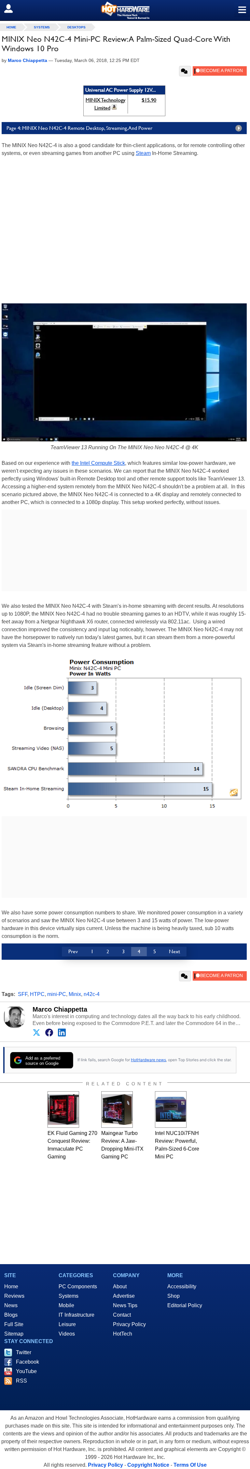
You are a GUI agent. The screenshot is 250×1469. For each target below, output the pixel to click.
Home (11, 1286)
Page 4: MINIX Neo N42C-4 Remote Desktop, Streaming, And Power (79, 128)
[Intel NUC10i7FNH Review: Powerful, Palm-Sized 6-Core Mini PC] (170, 1109)
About (120, 1286)
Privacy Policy (129, 1324)
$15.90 (149, 100)
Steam (143, 153)
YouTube (26, 1371)
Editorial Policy (184, 1305)
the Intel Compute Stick (98, 463)
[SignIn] (12, 8)
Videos (67, 1334)
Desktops (76, 27)
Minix (75, 994)
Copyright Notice (148, 1465)
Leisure (67, 1324)
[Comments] (185, 71)
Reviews (14, 1296)
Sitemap (13, 1334)
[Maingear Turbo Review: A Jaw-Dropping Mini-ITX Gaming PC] (117, 1109)
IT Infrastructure (76, 1315)
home (11, 27)
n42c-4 (92, 994)
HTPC (37, 994)
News (11, 1305)
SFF (22, 994)
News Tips (125, 1305)
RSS (21, 1381)
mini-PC (56, 994)
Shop (173, 1296)
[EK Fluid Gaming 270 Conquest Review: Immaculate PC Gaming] (63, 1109)
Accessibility (181, 1286)
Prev (73, 951)
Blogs (11, 1315)
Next (174, 951)
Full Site (13, 1324)
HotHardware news (148, 1059)
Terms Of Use (190, 1465)
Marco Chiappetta (60, 1009)
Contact (122, 1315)
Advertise (124, 1296)
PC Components (78, 1286)
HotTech (122, 1334)
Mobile (66, 1305)
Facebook (27, 1362)
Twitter (23, 1352)
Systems (42, 27)
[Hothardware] (125, 10)
